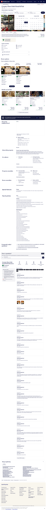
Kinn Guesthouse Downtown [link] (7, 471)
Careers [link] (38, 490)
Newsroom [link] (20, 492)
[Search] (43, 257)
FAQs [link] (11, 490)
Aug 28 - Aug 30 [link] (28, 64)
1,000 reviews (4, 266)
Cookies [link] (29, 495)
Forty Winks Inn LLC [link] (6, 474)
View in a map (19, 134)
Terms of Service (14, 509)
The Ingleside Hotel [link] (26, 471)
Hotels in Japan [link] (3, 499)
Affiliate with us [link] (21, 489)
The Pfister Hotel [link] (5, 467)
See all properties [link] (5, 4)
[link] (42, 4)
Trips (38, 1)
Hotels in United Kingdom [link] (4, 495)
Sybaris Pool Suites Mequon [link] (27, 474)
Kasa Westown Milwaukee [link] (7, 469)
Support (35, 1)
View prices (12, 86)
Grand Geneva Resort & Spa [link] (27, 466)
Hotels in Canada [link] (3, 492)
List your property (29, 1)
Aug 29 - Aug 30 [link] (17, 64)
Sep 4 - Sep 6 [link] (40, 64)
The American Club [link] (5, 470)
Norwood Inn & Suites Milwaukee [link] (8, 472)
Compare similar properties (23, 112)
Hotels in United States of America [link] (4, 489)
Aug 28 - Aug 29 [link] (6, 64)
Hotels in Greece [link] (3, 502)
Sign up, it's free (41, 117)
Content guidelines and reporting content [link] (31, 497)
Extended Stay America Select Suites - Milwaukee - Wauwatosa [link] (30, 468)
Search (43, 12)
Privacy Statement (8, 509)
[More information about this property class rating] (4, 7)
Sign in (44, 1)
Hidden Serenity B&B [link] (6, 476)
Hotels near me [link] (39, 491)
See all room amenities (19, 185)
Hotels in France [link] (3, 496)
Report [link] (5, 280)
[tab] (4, 464)
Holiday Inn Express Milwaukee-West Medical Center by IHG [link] (32, 469)
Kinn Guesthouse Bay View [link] (27, 476)
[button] (20, 20)
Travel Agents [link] (21, 495)
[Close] (45, 508)
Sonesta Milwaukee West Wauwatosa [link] (28, 472)
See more (17, 147)
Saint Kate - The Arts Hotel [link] (27, 467)
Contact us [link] (11, 491)
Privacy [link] (29, 490)
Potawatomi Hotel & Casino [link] (27, 475)
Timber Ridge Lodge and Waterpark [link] (28, 470)
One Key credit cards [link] (40, 494)
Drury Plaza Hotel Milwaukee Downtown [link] (9, 466)
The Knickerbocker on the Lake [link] (7, 475)
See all (3, 49)
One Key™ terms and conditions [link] (31, 492)
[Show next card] (44, 101)
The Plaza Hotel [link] (25, 473)
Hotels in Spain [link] (3, 498)
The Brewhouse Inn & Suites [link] (7, 473)
